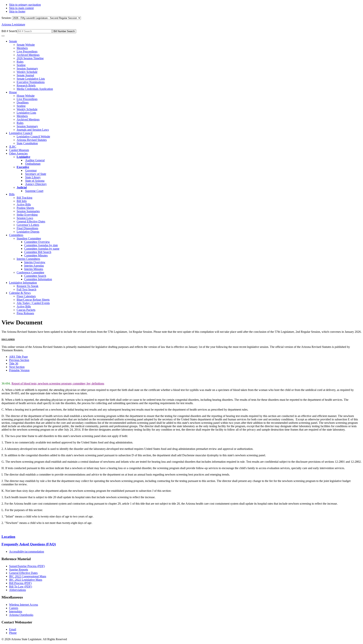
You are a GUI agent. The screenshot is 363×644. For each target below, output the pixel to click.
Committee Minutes (36, 255)
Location (8, 537)
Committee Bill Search (37, 252)
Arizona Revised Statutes (32, 139)
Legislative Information (23, 282)
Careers (13, 608)
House (13, 92)
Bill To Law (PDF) (20, 586)
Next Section (17, 366)
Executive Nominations (31, 82)
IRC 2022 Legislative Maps (25, 579)
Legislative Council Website (33, 136)
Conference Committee (30, 272)
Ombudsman (32, 163)
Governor (31, 170)
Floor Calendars (26, 296)
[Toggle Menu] (3, 35)
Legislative (23, 156)
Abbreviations (17, 589)
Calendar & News (20, 292)
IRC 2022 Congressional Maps (27, 576)
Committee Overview (37, 241)
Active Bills (24, 204)
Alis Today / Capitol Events (33, 303)
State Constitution (27, 143)
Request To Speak (27, 286)
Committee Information (38, 279)
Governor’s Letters (28, 224)
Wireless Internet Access (23, 604)
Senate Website (26, 44)
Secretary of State (35, 173)
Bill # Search (9, 31)
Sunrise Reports (18, 569)
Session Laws (25, 218)
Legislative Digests (28, 231)
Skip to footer (17, 11)
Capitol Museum (19, 150)
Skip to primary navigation (25, 4)
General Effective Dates (31, 221)
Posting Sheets (25, 207)
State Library (33, 177)
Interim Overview (34, 262)
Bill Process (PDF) (20, 583)
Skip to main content (21, 8)
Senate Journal (25, 75)
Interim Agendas (34, 265)
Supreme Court (34, 190)
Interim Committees (28, 258)
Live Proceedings (27, 51)
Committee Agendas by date (41, 245)
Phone (13, 632)
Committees (16, 235)
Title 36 (13, 363)
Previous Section (19, 360)
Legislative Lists (26, 112)
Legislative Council (20, 133)
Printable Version (19, 370)
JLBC (12, 146)
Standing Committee (29, 238)
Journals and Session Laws (33, 129)
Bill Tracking (24, 197)
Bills (12, 194)
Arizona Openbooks (21, 614)
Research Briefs (26, 85)
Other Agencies (18, 153)
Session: (7, 17)
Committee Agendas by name (41, 248)
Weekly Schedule (27, 71)
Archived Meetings (28, 54)
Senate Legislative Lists (31, 78)
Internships (15, 611)
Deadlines (23, 102)
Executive (23, 167)
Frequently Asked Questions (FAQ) (29, 544)
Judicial (22, 187)
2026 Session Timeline (30, 58)
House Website (26, 95)
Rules (20, 61)
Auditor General (35, 160)
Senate (13, 41)
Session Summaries (28, 211)
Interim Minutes (33, 269)
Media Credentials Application (35, 88)
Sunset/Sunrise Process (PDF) (27, 566)
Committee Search (35, 275)
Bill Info (22, 201)
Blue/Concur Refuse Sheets (33, 299)
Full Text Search (26, 289)
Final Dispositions (27, 228)
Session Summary (27, 68)
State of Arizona (34, 180)
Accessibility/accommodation (26, 551)
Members (22, 48)
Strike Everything (27, 214)
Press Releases (25, 313)
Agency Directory (36, 184)
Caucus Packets (26, 309)
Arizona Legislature (13, 24)
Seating (21, 65)
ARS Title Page (18, 356)
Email (12, 629)
